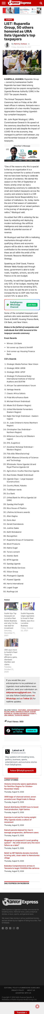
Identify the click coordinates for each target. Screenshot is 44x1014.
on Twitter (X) (26, 698)
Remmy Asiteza (20, 44)
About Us (31, 990)
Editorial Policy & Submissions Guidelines (22, 988)
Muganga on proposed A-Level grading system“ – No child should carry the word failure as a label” (22, 842)
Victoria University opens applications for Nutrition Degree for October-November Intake (20, 786)
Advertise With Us (23, 993)
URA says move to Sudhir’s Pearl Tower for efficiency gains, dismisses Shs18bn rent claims (10, 657)
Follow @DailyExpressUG (22, 770)
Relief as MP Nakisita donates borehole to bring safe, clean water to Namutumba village (21, 855)
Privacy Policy (17, 990)
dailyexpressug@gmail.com (18, 692)
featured (22, 710)
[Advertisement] (22, 957)
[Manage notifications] (37, 1006)
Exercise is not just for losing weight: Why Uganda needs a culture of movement (20, 819)
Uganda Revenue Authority (24, 713)
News (12, 712)
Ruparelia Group (22, 712)
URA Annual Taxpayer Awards (16, 715)
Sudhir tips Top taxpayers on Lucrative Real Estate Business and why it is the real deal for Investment (10, 620)
